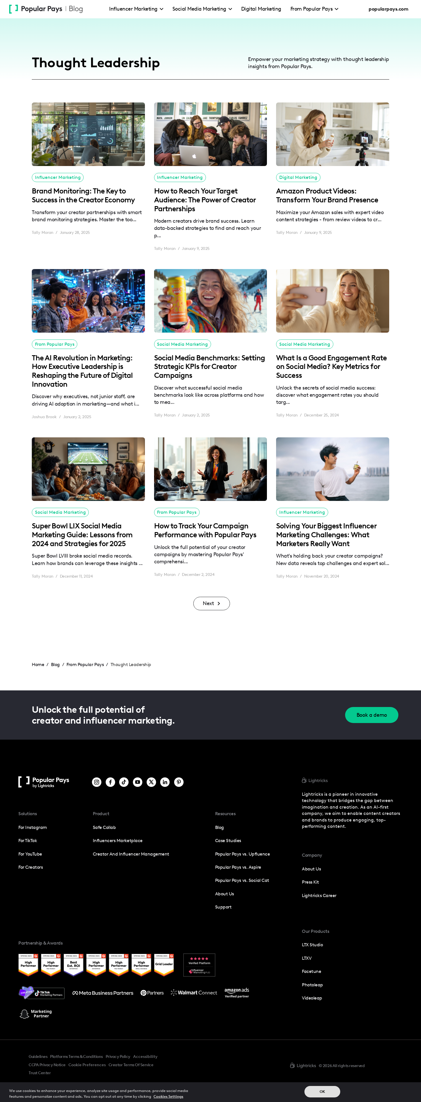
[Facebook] (110, 782)
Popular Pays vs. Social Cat (242, 880)
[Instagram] (96, 782)
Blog (219, 827)
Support (223, 907)
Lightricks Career (319, 895)
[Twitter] (151, 782)
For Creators (30, 867)
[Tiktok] (124, 782)
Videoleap (312, 998)
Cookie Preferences (87, 1065)
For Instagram (32, 827)
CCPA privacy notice (47, 1064)
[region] (210, 1092)
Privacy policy (118, 1056)
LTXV (306, 958)
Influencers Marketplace (118, 840)
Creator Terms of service (131, 1064)
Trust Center (40, 1072)
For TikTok (27, 840)
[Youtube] (137, 782)
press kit (310, 882)
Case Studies (228, 840)
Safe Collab (104, 827)
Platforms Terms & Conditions (76, 1056)
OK (322, 1091)
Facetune (311, 971)
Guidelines (38, 1056)
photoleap (312, 985)
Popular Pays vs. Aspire (238, 867)
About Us (224, 893)
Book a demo (372, 715)
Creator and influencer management (131, 854)
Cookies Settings (168, 1096)
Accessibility (145, 1056)
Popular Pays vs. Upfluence (242, 854)
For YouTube (30, 854)
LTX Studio (312, 944)
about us (311, 869)
